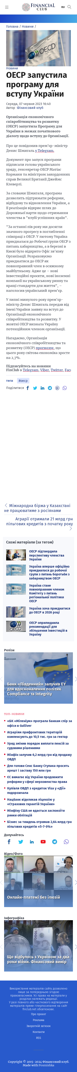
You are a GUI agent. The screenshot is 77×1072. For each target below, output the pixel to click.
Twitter (57, 370)
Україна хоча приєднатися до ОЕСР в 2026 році (49, 610)
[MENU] (6, 7)
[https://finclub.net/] (38, 7)
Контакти (39, 1032)
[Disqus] (38, 445)
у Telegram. (44, 151)
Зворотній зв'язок (38, 1026)
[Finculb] (10, 842)
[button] (69, 7)
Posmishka (46, 1065)
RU (63, 7)
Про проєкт (38, 1014)
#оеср (23, 381)
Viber (44, 370)
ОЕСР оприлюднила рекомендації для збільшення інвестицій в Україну (48, 629)
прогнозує (45, 348)
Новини (12, 68)
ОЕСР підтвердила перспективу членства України (46, 555)
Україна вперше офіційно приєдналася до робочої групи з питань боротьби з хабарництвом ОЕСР (49, 572)
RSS (38, 1038)
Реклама (38, 1020)
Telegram (30, 370)
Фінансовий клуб (30, 108)
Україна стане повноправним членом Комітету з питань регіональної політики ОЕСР (46, 593)
